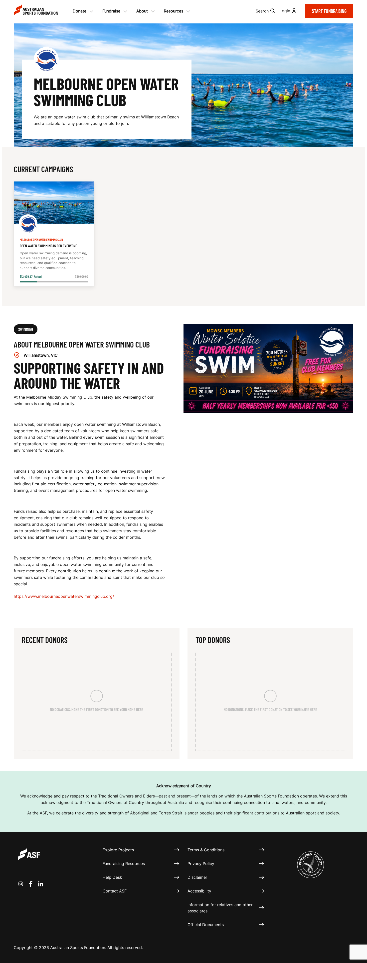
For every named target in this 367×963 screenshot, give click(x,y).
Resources (173, 10)
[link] (54, 233)
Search (262, 10)
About (142, 10)
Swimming (25, 329)
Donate (79, 10)
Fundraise (111, 10)
